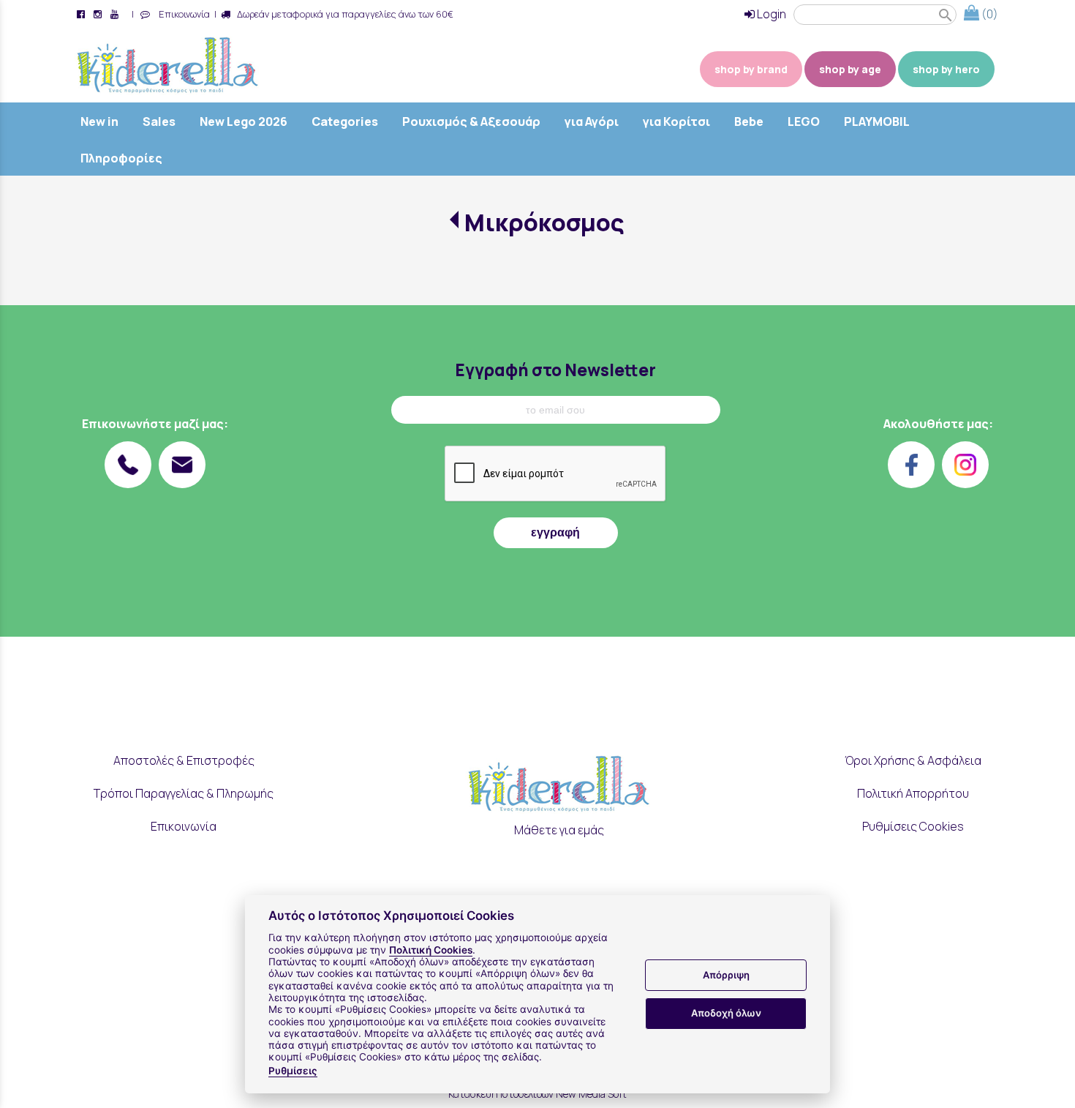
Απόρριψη (726, 975)
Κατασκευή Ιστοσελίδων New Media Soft (537, 1094)
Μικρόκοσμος (544, 222)
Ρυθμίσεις (292, 1071)
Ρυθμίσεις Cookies (913, 826)
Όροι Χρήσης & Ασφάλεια (913, 760)
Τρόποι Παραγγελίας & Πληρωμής (184, 793)
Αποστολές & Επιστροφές (183, 760)
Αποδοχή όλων (726, 1013)
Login (770, 14)
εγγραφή (555, 532)
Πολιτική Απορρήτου (913, 793)
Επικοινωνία (182, 13)
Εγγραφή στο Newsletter (555, 370)
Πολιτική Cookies (430, 950)
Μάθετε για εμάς (559, 830)
